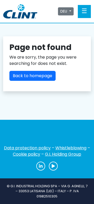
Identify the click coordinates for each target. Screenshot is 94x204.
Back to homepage (32, 76)
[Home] (47, 134)
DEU (64, 11)
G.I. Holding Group (63, 154)
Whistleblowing (70, 148)
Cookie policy (26, 154)
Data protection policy (27, 148)
